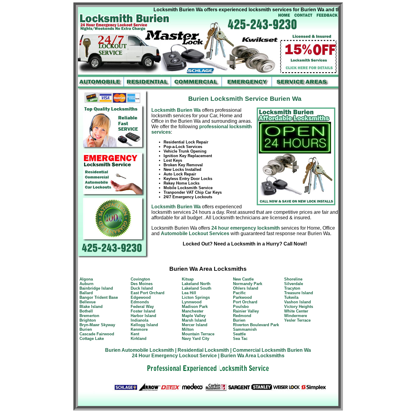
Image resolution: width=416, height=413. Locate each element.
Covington (140, 279)
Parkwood (242, 297)
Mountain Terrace (198, 334)
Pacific (239, 293)
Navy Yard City (195, 338)
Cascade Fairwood (96, 334)
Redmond (242, 315)
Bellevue (87, 302)
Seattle (239, 334)
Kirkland (138, 338)
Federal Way (142, 306)
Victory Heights (298, 306)
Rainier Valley (246, 311)
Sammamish (245, 329)
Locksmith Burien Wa (176, 110)
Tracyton (292, 288)
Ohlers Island (245, 288)
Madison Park (195, 306)
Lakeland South (196, 288)
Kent (135, 334)
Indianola (139, 320)
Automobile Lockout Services (195, 233)
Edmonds (140, 302)
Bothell (86, 311)
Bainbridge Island (96, 288)
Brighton (87, 320)
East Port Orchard (147, 293)
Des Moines (142, 283)
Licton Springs (196, 297)
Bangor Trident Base (98, 297)
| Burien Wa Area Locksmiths (251, 355)
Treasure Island (298, 293)
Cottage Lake (91, 338)
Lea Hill (189, 293)
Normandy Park (247, 283)
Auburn (86, 283)
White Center (296, 311)
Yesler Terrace (297, 320)
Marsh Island (194, 320)
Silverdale (293, 283)
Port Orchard (245, 302)
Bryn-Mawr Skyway (97, 325)
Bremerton (89, 315)
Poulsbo (241, 306)
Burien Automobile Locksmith (139, 350)
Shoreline (293, 279)
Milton (188, 329)
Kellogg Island (144, 325)
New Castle (243, 279)
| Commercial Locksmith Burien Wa (270, 350)
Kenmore (139, 329)
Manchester (192, 311)
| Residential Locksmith (202, 350)
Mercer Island (194, 325)
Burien (85, 329)
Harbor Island (143, 315)
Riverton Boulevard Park (256, 325)
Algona (86, 279)
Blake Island (91, 306)
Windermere (295, 315)
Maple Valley (194, 315)
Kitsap (188, 279)
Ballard (86, 293)
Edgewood (141, 297)
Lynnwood (192, 302)
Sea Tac (240, 338)
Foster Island (143, 311)
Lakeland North (196, 283)
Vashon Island (297, 302)
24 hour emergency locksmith (245, 228)
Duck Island (142, 288)
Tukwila (291, 297)
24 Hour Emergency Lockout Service (174, 355)
